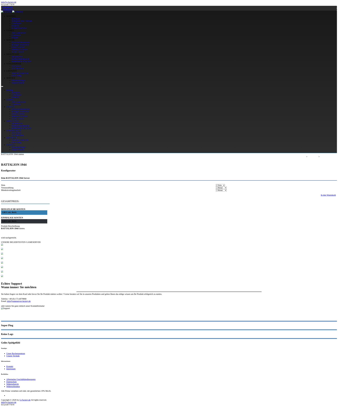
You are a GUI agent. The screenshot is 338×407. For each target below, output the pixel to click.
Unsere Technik (13, 356)
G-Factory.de (300, 157)
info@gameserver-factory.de (19, 301)
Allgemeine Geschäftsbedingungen (21, 379)
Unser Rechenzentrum (15, 353)
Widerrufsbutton (13, 386)
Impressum (10, 369)
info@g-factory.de (8, 2)
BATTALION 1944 (328, 157)
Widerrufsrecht (12, 384)
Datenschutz (11, 382)
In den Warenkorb (328, 195)
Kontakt (9, 366)
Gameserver (313, 157)
